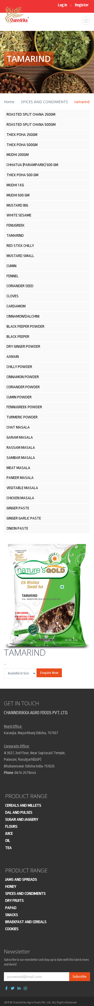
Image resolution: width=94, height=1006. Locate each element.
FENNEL (13, 276)
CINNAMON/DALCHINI (23, 316)
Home (9, 101)
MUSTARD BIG (17, 205)
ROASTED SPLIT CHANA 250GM (31, 114)
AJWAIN (13, 356)
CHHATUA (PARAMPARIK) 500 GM (32, 165)
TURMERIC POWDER (22, 417)
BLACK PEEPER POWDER (25, 326)
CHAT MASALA (18, 427)
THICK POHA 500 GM (22, 175)
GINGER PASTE (18, 508)
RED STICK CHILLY (20, 246)
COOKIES (12, 929)
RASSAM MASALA (21, 447)
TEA (8, 848)
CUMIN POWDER (19, 397)
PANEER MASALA (20, 478)
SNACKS (11, 915)
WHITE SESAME (19, 215)
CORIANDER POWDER (23, 387)
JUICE (9, 833)
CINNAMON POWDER (23, 377)
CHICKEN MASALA (20, 498)
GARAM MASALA (20, 437)
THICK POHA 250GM (22, 135)
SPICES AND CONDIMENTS (44, 101)
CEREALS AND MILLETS (23, 805)
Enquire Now (49, 673)
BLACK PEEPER (18, 336)
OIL (7, 840)
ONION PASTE (17, 528)
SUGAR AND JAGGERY (21, 819)
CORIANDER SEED (20, 286)
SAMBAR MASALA (21, 458)
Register (82, 5)
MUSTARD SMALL (20, 256)
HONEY (10, 886)
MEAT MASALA (18, 468)
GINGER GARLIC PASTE (24, 518)
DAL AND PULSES (18, 812)
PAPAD (10, 908)
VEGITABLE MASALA (22, 488)
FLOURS (11, 826)
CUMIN (11, 266)
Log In (62, 5)
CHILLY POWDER (19, 367)
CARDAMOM (16, 306)
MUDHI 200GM (18, 155)
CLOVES (13, 296)
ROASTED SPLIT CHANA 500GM (31, 124)
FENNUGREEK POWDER (24, 407)
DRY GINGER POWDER (23, 346)
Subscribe (79, 976)
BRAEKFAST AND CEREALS (25, 922)
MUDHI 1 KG (15, 185)
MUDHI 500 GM (18, 195)
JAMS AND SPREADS (21, 879)
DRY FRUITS (14, 900)
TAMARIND (15, 235)
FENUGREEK (16, 225)
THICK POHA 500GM (22, 145)
